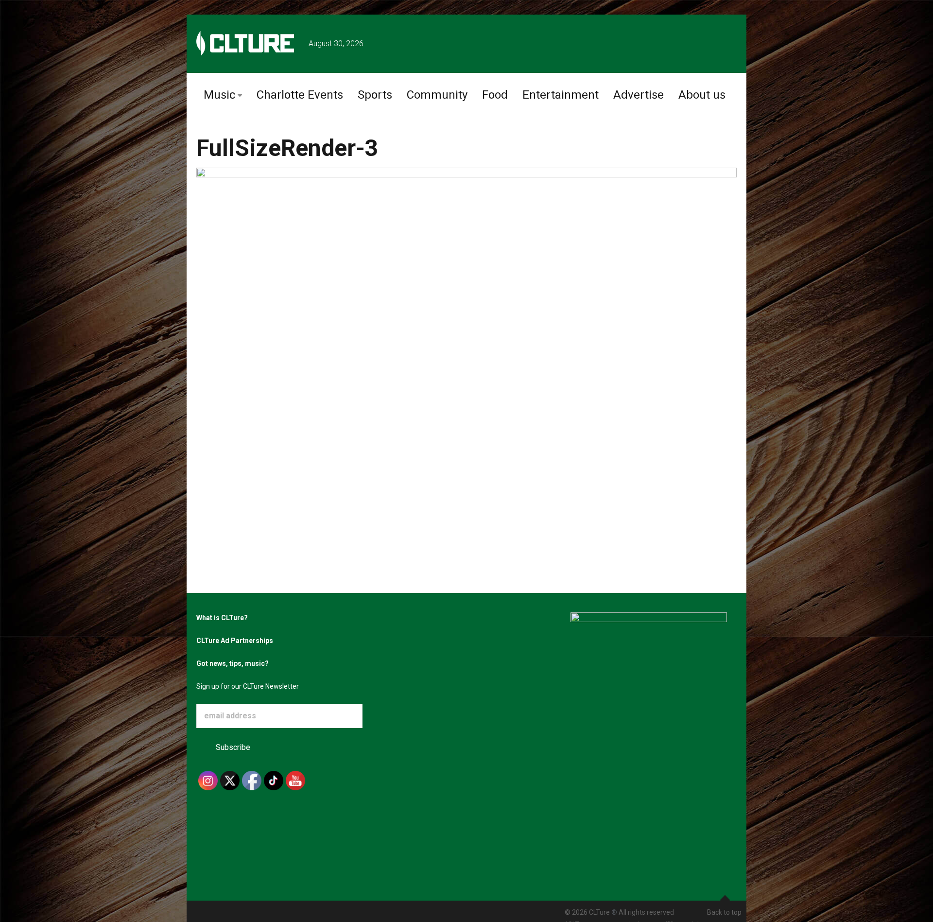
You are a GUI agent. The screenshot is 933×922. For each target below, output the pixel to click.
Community (437, 95)
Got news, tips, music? (232, 663)
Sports (375, 95)
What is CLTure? (222, 618)
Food (495, 95)
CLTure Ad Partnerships (234, 640)
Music (219, 95)
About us (702, 95)
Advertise (638, 95)
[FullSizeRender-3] (466, 330)
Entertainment (560, 95)
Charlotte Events (300, 95)
